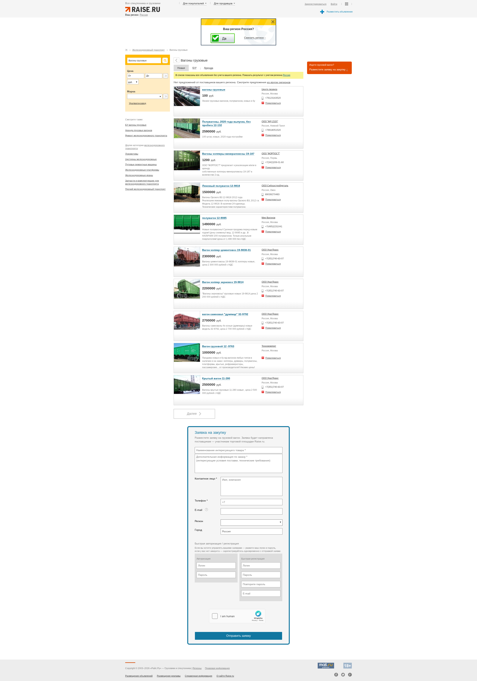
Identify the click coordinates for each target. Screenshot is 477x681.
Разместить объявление (340, 11)
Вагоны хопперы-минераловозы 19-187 (228, 153)
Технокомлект (269, 346)
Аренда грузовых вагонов (138, 130)
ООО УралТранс (270, 250)
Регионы (197, 668)
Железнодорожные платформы (142, 170)
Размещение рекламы (169, 676)
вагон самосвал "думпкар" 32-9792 (225, 314)
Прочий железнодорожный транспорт (145, 189)
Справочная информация (198, 676)
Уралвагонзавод (137, 103)
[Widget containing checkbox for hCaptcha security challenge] (237, 616)
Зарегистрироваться (315, 4)
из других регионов (278, 82)
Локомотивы (131, 154)
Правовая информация (217, 668)
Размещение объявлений (139, 676)
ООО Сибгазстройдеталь (275, 185)
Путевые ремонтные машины (141, 164)
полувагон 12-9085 (214, 217)
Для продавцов (223, 3)
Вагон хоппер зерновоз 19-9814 (223, 282)
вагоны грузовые (213, 89)
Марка (131, 91)
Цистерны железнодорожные (141, 159)
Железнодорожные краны (139, 175)
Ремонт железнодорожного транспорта (146, 135)
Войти (334, 4)
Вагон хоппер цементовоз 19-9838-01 (226, 250)
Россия (286, 75)
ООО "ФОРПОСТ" (271, 153)
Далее (192, 414)
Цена (130, 70)
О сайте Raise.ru (225, 676)
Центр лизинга (269, 89)
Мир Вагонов (268, 217)
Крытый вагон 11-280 (216, 378)
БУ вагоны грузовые (135, 125)
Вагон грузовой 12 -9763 (218, 346)
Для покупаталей (193, 3)
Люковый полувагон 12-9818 (221, 185)
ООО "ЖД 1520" (270, 121)
